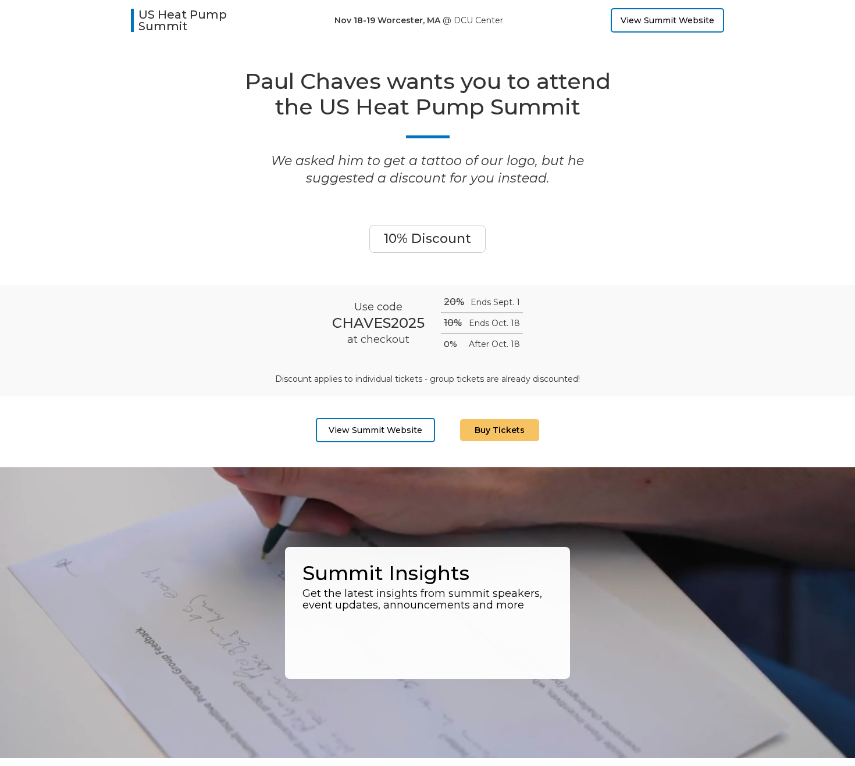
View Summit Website (667, 20)
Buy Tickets (500, 430)
